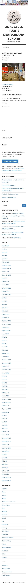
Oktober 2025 (5, 272)
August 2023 (5, 334)
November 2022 (6, 363)
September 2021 (6, 409)
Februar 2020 (5, 471)
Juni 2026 (4, 252)
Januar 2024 (5, 317)
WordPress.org (6, 575)
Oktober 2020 (5, 444)
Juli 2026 (4, 249)
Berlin (3, 492)
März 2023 (5, 350)
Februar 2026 (5, 262)
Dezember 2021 (6, 399)
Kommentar (6, 107)
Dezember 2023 (6, 320)
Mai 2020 (4, 461)
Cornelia (6, 59)
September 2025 (6, 275)
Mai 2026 (4, 255)
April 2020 (5, 464)
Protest (4, 544)
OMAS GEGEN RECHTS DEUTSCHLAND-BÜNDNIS (14, 32)
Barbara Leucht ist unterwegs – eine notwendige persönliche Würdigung (13, 216)
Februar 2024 (5, 314)
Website (4, 145)
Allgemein (4, 488)
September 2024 (6, 294)
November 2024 (6, 288)
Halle (3, 508)
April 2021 (5, 425)
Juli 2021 (4, 415)
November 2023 (6, 324)
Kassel (4, 518)
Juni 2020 (4, 458)
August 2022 (5, 373)
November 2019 (6, 480)
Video (3, 554)
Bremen (4, 498)
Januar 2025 (5, 285)
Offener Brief (5, 531)
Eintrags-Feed (6, 568)
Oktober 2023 (5, 327)
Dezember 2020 (6, 438)
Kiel (3, 521)
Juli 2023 (4, 337)
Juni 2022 (4, 379)
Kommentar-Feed (7, 572)
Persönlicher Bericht (7, 537)
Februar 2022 (5, 392)
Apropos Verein (16, 237)
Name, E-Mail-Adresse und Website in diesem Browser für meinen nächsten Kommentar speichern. (13, 154)
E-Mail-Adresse (7, 137)
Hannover (4, 515)
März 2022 (5, 389)
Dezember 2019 (6, 477)
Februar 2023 (5, 353)
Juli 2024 (4, 298)
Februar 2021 (5, 431)
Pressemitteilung (6, 541)
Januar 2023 (5, 356)
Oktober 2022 (5, 366)
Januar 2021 (5, 435)
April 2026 (5, 258)
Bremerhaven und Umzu (8, 501)
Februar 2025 (5, 281)
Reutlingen (5, 550)
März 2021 (5, 428)
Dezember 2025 (6, 265)
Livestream (5, 524)
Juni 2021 (4, 418)
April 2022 (5, 386)
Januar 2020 (5, 474)
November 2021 (6, 402)
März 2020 (5, 467)
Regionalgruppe (6, 547)
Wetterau (4, 557)
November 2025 (6, 268)
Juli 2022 (4, 376)
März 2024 (5, 311)
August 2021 (5, 412)
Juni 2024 (4, 301)
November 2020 (6, 441)
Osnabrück (5, 534)
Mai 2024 (4, 304)
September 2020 (6, 448)
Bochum (4, 495)
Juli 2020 (4, 454)
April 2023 (5, 347)
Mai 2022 (4, 382)
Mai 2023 (4, 343)
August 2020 (5, 451)
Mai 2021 (4, 422)
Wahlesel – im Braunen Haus (10, 194)
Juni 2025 (4, 278)
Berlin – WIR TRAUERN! (9, 197)
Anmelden (5, 565)
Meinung (4, 528)
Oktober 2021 (5, 405)
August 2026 (5, 245)
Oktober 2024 (5, 291)
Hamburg (4, 511)
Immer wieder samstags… (9, 185)
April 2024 (5, 307)
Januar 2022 (5, 396)
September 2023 (6, 330)
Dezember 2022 (6, 360)
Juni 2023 (4, 340)
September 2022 (6, 369)
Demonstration (6, 505)
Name (4, 130)
